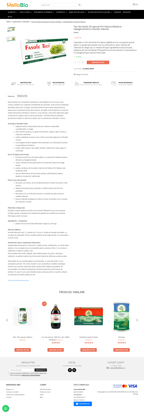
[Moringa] (121, 316)
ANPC (42, 395)
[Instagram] (74, 370)
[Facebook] (70, 370)
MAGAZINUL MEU (13, 385)
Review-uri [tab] (22, 96)
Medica (76, 32)
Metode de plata (45, 389)
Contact (8, 397)
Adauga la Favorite (81, 74)
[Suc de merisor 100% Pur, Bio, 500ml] (55, 316)
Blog (10, 17)
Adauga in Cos (98, 62)
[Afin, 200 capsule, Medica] (22, 316)
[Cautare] (80, 5)
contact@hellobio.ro (117, 368)
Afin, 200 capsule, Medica (22, 337)
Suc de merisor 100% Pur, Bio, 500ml (56, 337)
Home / (9, 22)
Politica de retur (45, 392)
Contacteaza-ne (84, 404)
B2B (41, 397)
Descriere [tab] (11, 96)
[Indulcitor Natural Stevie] (88, 316)
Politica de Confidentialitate (31, 375)
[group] (43, 51)
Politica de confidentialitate (15, 395)
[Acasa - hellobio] (17, 5)
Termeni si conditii (12, 392)
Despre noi (9, 389)
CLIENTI (43, 385)
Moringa (121, 337)
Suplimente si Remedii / (21, 22)
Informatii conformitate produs (18, 280)
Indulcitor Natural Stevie (88, 337)
